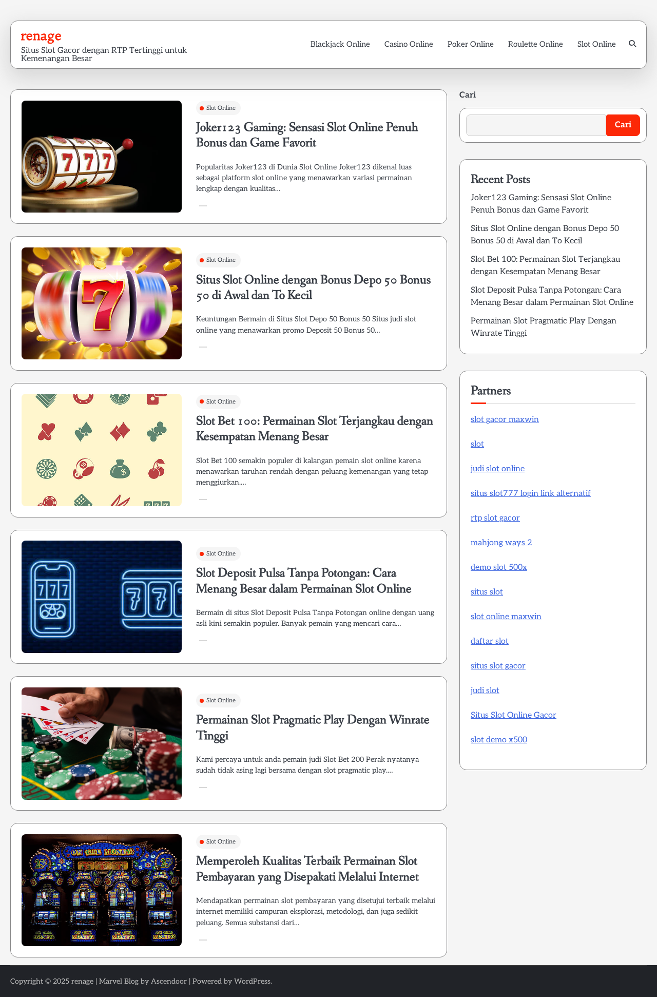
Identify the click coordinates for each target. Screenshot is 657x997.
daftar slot (490, 641)
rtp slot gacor (495, 518)
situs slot (487, 592)
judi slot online (498, 469)
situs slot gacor (498, 666)
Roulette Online (535, 44)
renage (41, 35)
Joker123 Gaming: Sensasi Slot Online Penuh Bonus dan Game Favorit (307, 135)
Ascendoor (169, 981)
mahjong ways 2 (501, 543)
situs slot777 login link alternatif (531, 493)
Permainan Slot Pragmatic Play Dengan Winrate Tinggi (313, 728)
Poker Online (471, 44)
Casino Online (408, 44)
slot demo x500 (499, 740)
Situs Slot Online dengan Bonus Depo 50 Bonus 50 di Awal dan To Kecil (313, 288)
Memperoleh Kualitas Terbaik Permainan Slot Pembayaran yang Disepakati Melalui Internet (307, 869)
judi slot (485, 691)
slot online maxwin (506, 617)
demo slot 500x (499, 567)
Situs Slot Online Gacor (513, 715)
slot (477, 444)
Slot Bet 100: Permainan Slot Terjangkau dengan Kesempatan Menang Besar (314, 429)
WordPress (252, 981)
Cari (467, 95)
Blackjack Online (340, 44)
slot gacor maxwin (505, 420)
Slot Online (596, 44)
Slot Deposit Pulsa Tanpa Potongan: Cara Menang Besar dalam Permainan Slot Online (304, 581)
